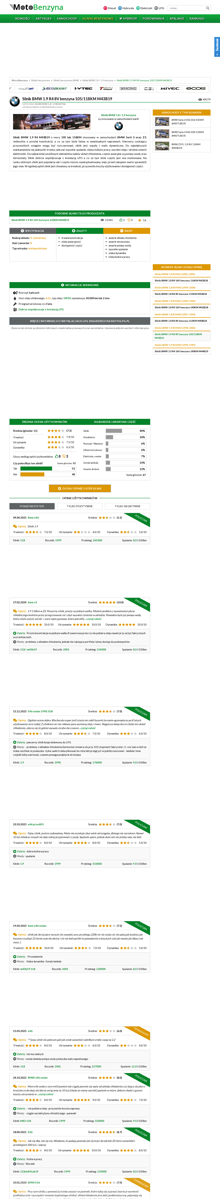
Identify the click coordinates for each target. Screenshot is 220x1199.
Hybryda (128, 8)
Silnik (86, 430)
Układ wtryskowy (92, 449)
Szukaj (208, 8)
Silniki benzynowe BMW (66, 80)
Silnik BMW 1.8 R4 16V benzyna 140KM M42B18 (181, 307)
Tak (15, 468)
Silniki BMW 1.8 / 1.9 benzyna (97, 80)
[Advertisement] (110, 50)
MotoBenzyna (20, 80)
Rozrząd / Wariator (93, 443)
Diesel (112, 8)
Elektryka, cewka (92, 456)
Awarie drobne (91, 469)
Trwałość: (18, 532)
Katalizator (89, 437)
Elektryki (146, 8)
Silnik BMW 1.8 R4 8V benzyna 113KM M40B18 (181, 320)
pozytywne (80, 506)
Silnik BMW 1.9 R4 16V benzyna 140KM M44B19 (181, 351)
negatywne (128, 506)
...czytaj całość (93, 618)
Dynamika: (113, 532)
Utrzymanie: (66, 532)
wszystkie (32, 506)
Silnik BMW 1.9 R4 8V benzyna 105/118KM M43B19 (178, 336)
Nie (15, 474)
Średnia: (92, 517)
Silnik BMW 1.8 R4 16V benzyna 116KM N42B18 (181, 280)
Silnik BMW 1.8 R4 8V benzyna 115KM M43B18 (181, 293)
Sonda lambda (90, 462)
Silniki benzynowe (40, 80)
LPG (161, 8)
